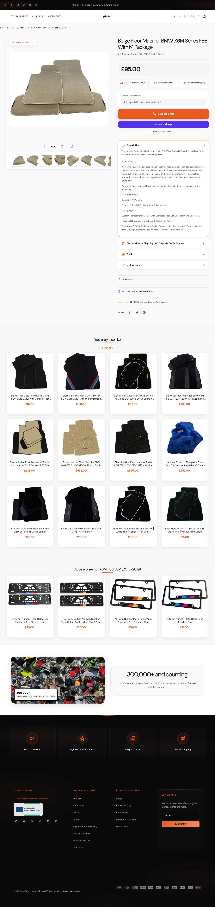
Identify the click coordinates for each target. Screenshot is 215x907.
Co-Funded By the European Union (31, 798)
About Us (77, 798)
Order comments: (131, 95)
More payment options (163, 131)
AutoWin (25, 891)
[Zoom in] (62, 146)
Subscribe (180, 824)
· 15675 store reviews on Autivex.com (148, 302)
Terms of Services (81, 840)
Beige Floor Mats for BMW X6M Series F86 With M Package (38, 28)
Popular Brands (19, 16)
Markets (77, 812)
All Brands (38, 16)
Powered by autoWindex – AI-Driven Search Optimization (56, 891)
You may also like (107, 339)
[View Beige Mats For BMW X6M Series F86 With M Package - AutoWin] (19, 161)
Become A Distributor (126, 819)
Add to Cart (166, 114)
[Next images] (107, 160)
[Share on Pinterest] (144, 312)
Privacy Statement (82, 833)
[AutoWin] (107, 16)
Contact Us (78, 847)
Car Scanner (122, 812)
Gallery (76, 819)
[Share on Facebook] (130, 312)
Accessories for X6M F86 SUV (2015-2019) (107, 569)
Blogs (119, 798)
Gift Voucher (122, 826)
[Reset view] (72, 146)
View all (107, 348)
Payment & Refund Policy (85, 826)
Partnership (78, 805)
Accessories (54, 16)
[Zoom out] (44, 146)
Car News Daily (123, 805)
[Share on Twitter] (137, 312)
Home (3, 28)
